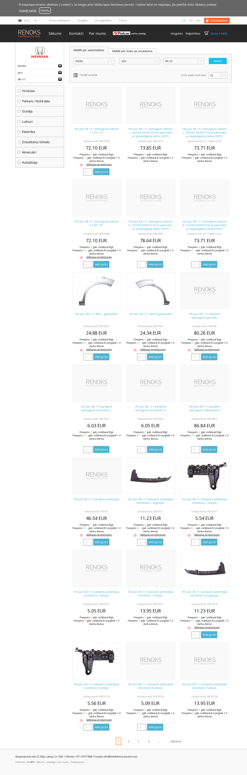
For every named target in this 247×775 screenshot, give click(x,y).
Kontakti (76, 33)
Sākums (55, 33)
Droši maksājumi (59, 20)
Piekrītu (45, 10)
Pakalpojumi (77, 762)
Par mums (97, 33)
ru (191, 20)
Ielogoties (177, 33)
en (198, 20)
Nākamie (176, 741)
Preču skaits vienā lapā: (193, 75)
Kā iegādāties (103, 20)
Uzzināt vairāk (28, 10)
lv (183, 20)
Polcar (123, 20)
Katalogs (51, 762)
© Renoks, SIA (22, 762)
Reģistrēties (193, 33)
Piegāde (83, 20)
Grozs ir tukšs (219, 33)
